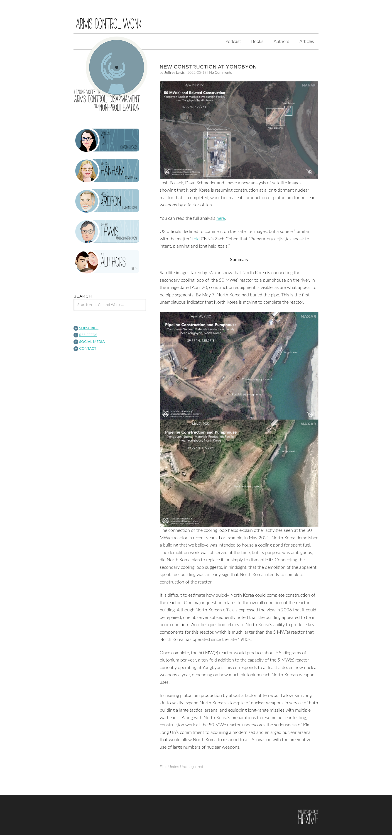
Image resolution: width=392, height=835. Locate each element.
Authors (281, 41)
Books (257, 41)
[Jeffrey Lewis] (110, 231)
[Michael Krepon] (110, 201)
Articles (306, 41)
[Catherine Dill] (110, 140)
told (196, 239)
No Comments (220, 72)
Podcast (233, 41)
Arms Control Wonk (196, 20)
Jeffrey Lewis (174, 72)
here (220, 218)
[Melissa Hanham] (110, 171)
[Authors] (110, 262)
